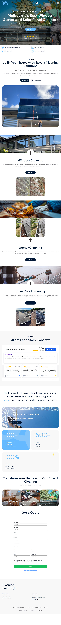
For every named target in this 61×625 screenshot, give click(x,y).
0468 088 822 (42, 3)
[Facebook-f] (3, 597)
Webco (46, 607)
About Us (26, 610)
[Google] (9, 597)
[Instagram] (6, 597)
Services (32, 610)
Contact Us (39, 610)
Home (20, 610)
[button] (58, 3)
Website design (39, 607)
